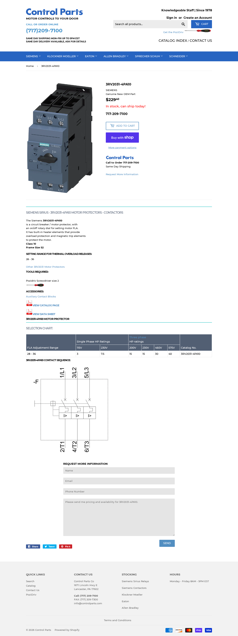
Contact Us (32, 590)
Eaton (90, 56)
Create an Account (198, 18)
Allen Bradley (115, 56)
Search (30, 581)
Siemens (32, 56)
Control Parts (43, 629)
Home (30, 65)
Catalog (31, 585)
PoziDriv (31, 594)
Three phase (137, 337)
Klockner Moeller (61, 56)
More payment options (122, 147)
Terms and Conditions (117, 620)
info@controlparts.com (88, 603)
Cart (204, 24)
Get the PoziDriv (173, 32)
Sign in (171, 18)
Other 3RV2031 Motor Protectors (45, 266)
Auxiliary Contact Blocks (41, 296)
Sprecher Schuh (148, 56)
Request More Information (122, 174)
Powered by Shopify (67, 629)
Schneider (177, 56)
